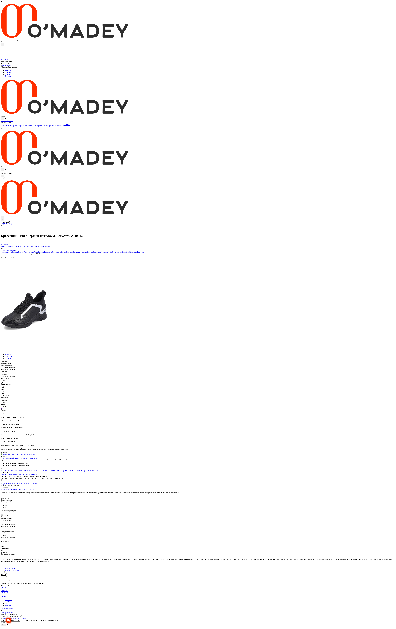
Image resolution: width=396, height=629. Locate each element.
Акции (3, 596)
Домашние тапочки (80, 252)
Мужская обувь (6, 246)
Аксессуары (25, 246)
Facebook (8, 72)
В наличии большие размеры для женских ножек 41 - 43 (20, 474)
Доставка (8, 358)
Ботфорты (69, 252)
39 (1, 408)
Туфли (36, 252)
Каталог (3, 587)
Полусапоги (56, 252)
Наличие (8, 354)
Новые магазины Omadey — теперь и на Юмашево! (19, 458)
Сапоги (63, 252)
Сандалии (104, 252)
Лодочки (21, 252)
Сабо (110, 252)
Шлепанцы (133, 252)
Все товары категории (8, 568)
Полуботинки (29, 252)
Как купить (5, 592)
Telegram (8, 76)
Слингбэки (125, 252)
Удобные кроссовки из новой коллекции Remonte (18, 489)
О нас (3, 594)
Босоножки (97, 252)
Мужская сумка (45, 246)
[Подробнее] (1, 469)
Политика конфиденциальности (14, 618)
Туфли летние (117, 252)
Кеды (3, 252)
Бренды (3, 589)
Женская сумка (35, 246)
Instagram (8, 74)
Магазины (4, 591)
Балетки (15, 252)
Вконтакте (8, 70)
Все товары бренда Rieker (10, 570)
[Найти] (2, 44)
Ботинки (41, 252)
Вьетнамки (141, 252)
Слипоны (90, 252)
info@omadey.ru (7, 65)
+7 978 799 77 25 (7, 59)
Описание (8, 356)
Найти (3, 625)
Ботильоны (48, 252)
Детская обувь (16, 246)
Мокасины (8, 252)
